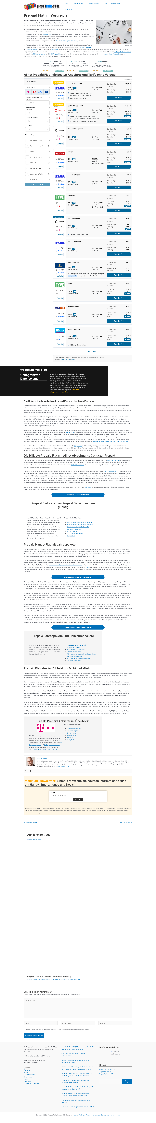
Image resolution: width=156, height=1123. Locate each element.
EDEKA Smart (71, 733)
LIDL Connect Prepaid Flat (75, 533)
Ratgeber (67, 9)
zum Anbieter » (59, 70)
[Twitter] (25, 771)
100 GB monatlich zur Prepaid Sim (110, 54)
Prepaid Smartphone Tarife (107, 1069)
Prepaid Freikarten (105, 1072)
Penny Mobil (71, 740)
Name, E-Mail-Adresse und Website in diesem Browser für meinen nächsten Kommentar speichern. (58, 1030)
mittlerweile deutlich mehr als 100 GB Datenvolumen (65, 565)
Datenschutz (105, 1115)
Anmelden (78, 800)
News (118, 1115)
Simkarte (88, 487)
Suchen (127, 1081)
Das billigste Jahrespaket (75, 656)
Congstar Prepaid (113, 460)
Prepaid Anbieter (78, 3)
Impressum (96, 1115)
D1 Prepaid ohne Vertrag (52, 745)
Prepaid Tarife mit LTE (106, 1074)
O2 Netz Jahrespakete (74, 652)
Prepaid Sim (70, 432)
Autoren (26, 1072)
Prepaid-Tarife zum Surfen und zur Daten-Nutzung (49, 977)
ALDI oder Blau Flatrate (120, 441)
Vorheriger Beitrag (30, 822)
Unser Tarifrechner (30, 1075)
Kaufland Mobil (71, 735)
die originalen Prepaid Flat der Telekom (79, 522)
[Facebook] (28, 771)
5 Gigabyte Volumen (39, 54)
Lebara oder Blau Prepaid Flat (102, 441)
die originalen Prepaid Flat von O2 (78, 527)
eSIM (105, 3)
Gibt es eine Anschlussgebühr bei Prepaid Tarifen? (77, 1107)
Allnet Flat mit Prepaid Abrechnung (67, 41)
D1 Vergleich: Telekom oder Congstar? (45, 749)
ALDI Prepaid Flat (72, 531)
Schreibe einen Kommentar (35, 979)
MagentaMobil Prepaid (74, 728)
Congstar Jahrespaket (74, 661)
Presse (26, 1079)
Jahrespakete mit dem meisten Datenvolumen (81, 654)
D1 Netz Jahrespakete (74, 647)
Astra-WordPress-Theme (82, 1115)
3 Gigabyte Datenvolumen (122, 52)
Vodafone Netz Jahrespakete (76, 649)
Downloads (27, 1081)
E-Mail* (53, 792)
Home (66, 3)
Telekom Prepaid (32, 49)
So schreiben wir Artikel (31, 1084)
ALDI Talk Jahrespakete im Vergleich (78, 658)
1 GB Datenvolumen (77, 465)
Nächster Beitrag (126, 822)
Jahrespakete (115, 3)
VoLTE (88, 567)
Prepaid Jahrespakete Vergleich (77, 645)
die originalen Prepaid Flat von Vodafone (80, 524)
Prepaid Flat (71, 536)
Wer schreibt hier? (63, 766)
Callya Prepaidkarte (85, 47)
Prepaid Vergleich (93, 3)
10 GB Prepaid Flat (55, 54)
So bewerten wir (29, 1077)
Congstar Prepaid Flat (74, 529)
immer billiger (47, 34)
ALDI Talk (55, 49)
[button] (69, 3)
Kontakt (112, 1115)
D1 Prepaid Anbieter (111, 471)
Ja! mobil (70, 737)
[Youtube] (31, 771)
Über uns (27, 1070)
